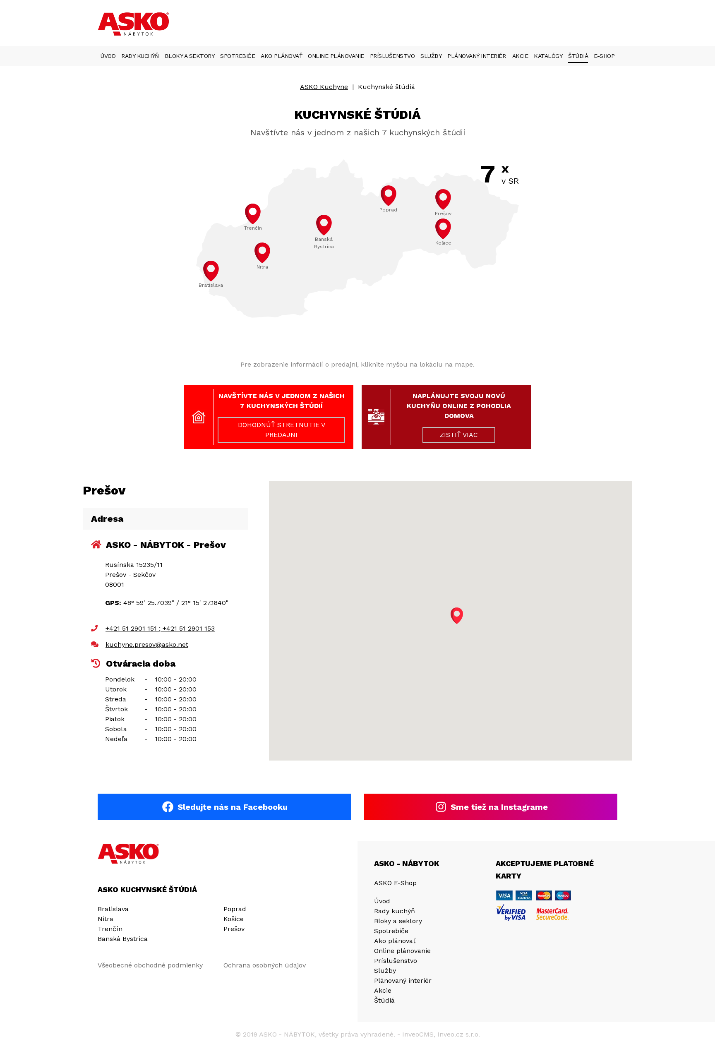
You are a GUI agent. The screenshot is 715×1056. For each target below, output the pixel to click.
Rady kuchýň (140, 56)
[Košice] (443, 228)
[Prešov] (443, 199)
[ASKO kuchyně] (129, 853)
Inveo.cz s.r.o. (458, 1034)
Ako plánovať (281, 56)
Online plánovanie (336, 56)
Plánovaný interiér (476, 56)
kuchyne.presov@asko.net (147, 644)
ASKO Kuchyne (324, 87)
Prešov (234, 929)
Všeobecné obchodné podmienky (150, 965)
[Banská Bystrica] (324, 225)
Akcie (520, 56)
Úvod (108, 56)
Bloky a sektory (190, 56)
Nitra (105, 919)
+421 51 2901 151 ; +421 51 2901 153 (160, 628)
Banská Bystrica (123, 939)
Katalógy (548, 56)
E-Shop (604, 56)
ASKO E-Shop (395, 883)
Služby (430, 56)
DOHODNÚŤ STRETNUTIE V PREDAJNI (281, 430)
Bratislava (113, 909)
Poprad (234, 909)
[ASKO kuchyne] (135, 25)
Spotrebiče (237, 56)
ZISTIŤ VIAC (459, 435)
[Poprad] (388, 195)
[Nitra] (262, 252)
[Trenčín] (253, 214)
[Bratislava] (211, 271)
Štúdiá (578, 56)
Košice (233, 919)
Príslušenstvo (392, 56)
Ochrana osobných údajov (264, 965)
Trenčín (110, 929)
